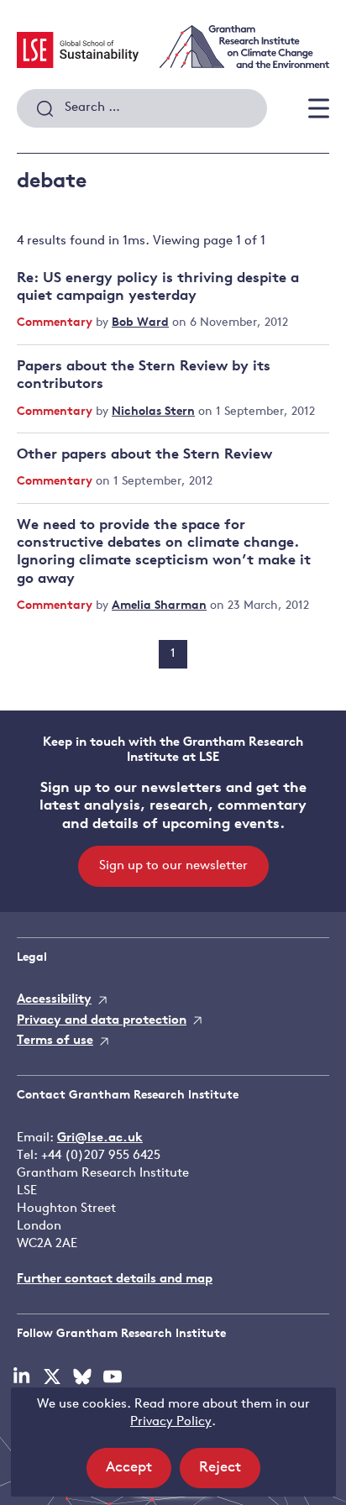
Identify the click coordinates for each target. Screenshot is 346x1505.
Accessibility (54, 1000)
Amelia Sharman (159, 606)
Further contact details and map (114, 1279)
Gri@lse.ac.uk (100, 1138)
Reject (229, 1474)
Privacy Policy (171, 1422)
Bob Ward (140, 323)
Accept (138, 1474)
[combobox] (142, 108)
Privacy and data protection (101, 1021)
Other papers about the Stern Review (144, 455)
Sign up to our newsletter (173, 866)
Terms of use (55, 1041)
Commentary (56, 323)
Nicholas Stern (153, 412)
